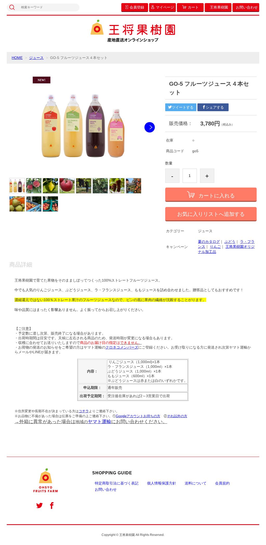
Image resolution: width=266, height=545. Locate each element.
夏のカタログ (209, 242)
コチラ (84, 411)
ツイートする (183, 107)
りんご (215, 246)
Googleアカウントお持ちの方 (138, 416)
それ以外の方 (177, 416)
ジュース (36, 58)
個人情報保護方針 (161, 483)
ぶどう (229, 242)
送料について (196, 483)
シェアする (215, 107)
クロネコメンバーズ (121, 347)
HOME (17, 58)
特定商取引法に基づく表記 (116, 483)
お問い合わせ (106, 489)
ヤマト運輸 (99, 421)
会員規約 (222, 483)
